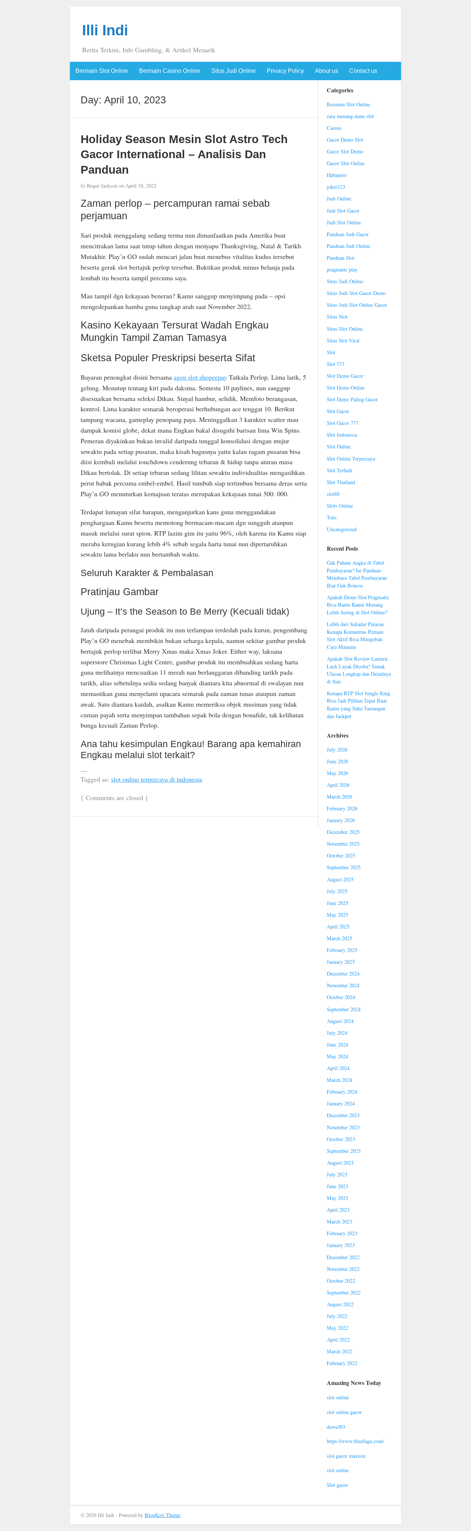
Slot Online (339, 446)
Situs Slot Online (345, 328)
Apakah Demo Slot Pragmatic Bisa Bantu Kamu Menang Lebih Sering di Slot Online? (358, 605)
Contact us (363, 71)
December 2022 (343, 1257)
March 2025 (339, 938)
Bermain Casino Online (169, 71)
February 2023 (342, 1233)
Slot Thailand (341, 482)
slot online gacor (344, 1412)
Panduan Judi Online (348, 245)
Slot (331, 352)
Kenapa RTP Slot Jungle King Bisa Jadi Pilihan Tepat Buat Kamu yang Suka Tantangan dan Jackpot (358, 705)
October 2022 (341, 1280)
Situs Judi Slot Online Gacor (357, 304)
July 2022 (337, 1315)
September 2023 (344, 1150)
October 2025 (341, 855)
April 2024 (338, 1068)
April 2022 (338, 1339)
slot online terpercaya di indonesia (156, 779)
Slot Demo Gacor (345, 375)
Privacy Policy (285, 71)
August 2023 (340, 1162)
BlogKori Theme (162, 1515)
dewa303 (336, 1426)
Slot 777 (335, 363)
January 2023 (341, 1245)
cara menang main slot (350, 116)
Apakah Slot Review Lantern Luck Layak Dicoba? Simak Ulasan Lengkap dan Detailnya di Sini (359, 670)
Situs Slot (337, 316)
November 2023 (343, 1127)
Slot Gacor (338, 411)
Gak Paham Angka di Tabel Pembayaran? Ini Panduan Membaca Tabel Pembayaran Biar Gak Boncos (357, 574)
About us (326, 71)
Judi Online (339, 198)
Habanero (337, 174)
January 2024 (341, 1103)
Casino (334, 127)
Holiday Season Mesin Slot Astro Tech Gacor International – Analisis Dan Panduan (184, 154)
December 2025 (343, 831)
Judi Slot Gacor (343, 210)
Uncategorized (342, 529)
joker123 (336, 186)
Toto (331, 517)
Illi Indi (105, 30)
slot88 (333, 493)
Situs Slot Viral (343, 340)
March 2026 (339, 796)
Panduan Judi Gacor (348, 234)
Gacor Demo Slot (345, 139)
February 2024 (342, 1091)
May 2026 (337, 773)
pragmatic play (342, 269)
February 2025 (342, 949)
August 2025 (340, 879)
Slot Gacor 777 (342, 422)
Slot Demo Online (346, 387)
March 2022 (339, 1351)
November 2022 (343, 1268)
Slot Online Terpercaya (351, 458)
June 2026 (337, 761)
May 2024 (337, 1056)
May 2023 (337, 1197)
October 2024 (341, 997)
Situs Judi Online (233, 71)
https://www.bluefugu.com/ (355, 1441)
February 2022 (342, 1363)
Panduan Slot (340, 257)
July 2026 (337, 749)
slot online (338, 1397)
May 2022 (337, 1327)
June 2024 (337, 1044)
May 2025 (337, 914)
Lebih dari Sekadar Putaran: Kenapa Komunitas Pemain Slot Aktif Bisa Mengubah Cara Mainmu (356, 635)
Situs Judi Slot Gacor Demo (356, 292)
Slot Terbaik (340, 470)
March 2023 (339, 1221)
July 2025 (337, 891)
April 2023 (338, 1209)
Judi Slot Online (344, 222)
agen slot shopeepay (200, 377)
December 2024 (343, 973)
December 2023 (343, 1115)
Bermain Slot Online (101, 71)
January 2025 (341, 961)
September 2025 (344, 867)
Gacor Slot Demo (345, 151)
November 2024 (343, 985)
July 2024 (337, 1032)
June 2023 (337, 1186)
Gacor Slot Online (346, 163)
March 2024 (339, 1079)
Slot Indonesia (342, 434)
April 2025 (338, 926)
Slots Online (340, 505)
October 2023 (341, 1139)
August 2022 (340, 1304)
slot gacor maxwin (346, 1455)
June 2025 (337, 902)
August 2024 (340, 1020)
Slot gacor (337, 1484)
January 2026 (341, 820)
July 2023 (337, 1174)
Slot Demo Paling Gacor (352, 399)
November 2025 (343, 843)
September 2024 (344, 1009)
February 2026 (342, 808)
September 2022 (344, 1292)
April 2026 (338, 784)
